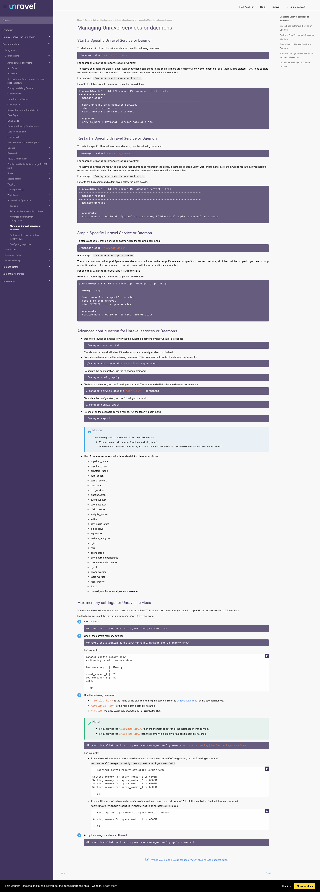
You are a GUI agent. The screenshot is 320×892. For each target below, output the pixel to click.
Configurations (12, 55)
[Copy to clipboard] (267, 656)
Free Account (246, 7)
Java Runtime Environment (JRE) (24, 142)
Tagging (11, 184)
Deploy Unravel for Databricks (18, 37)
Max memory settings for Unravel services (295, 64)
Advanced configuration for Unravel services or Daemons (296, 55)
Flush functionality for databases (23, 126)
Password (12, 153)
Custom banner (15, 93)
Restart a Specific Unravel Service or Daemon (297, 37)
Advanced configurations (19, 200)
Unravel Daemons (187, 700)
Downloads (8, 281)
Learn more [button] (110, 885)
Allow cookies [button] (304, 886)
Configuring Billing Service (20, 88)
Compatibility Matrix (13, 273)
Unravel (276, 7)
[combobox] (26, 20)
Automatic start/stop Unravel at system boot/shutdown (26, 81)
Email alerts (13, 120)
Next (268, 873)
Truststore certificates (18, 99)
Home (79, 20)
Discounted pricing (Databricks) (23, 109)
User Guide (10, 249)
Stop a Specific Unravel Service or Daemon (296, 46)
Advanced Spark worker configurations (21, 218)
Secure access (15, 178)
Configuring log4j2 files (21, 244)
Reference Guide (13, 255)
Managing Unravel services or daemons (26, 227)
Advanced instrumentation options (26, 211)
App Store (12, 68)
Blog (262, 7)
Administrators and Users (20, 62)
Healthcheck (13, 136)
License (11, 147)
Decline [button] (286, 886)
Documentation (10, 44)
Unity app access (16, 189)
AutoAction (13, 73)
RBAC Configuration (17, 158)
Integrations (10, 50)
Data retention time (17, 131)
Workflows (13, 195)
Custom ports (14, 104)
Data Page (13, 115)
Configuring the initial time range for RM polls (27, 166)
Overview (7, 30)
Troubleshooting (12, 260)
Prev (62, 873)
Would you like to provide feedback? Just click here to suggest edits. (189, 859)
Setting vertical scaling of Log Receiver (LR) (24, 237)
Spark (10, 173)
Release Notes (10, 266)
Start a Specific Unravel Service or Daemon (296, 27)
